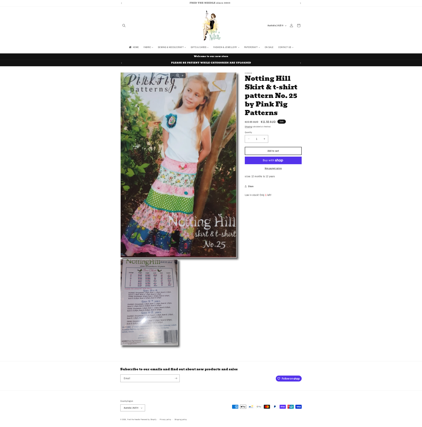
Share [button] (251, 186)
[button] (124, 25)
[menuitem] (133, 47)
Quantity (248, 132)
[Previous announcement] (121, 3)
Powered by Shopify (149, 419)
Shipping (248, 126)
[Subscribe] (176, 378)
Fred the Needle (133, 419)
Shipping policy (181, 419)
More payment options (273, 168)
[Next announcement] (300, 3)
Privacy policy (165, 419)
